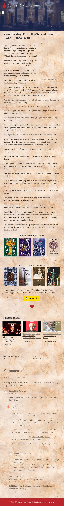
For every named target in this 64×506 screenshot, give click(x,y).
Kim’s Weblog (18, 356)
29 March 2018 (13, 482)
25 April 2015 (12, 393)
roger (14, 407)
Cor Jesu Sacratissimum (24, 6)
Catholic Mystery (37, 359)
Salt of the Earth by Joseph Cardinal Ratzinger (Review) (9, 339)
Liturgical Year (47, 359)
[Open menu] (3, 12)
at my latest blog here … (41, 437)
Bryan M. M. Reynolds (22, 453)
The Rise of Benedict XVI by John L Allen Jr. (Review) (52, 336)
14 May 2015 (15, 409)
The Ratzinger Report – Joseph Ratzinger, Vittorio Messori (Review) (32, 336)
